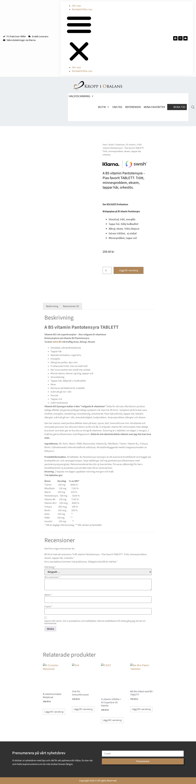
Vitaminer (120, 144)
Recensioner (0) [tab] (71, 306)
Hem (105, 144)
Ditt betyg (50, 567)
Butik (102, 107)
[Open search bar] (192, 107)
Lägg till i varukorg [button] (54, 711)
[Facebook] (175, 38)
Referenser (133, 107)
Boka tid (179, 107)
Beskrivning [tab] (52, 306)
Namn (48, 595)
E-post (48, 606)
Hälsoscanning (79, 96)
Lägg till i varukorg (128, 270)
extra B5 (57, 342)
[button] (79, 38)
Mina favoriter (154, 107)
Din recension (52, 577)
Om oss (76, 5)
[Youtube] (185, 38)
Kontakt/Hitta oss (82, 9)
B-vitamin (131, 144)
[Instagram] (180, 38)
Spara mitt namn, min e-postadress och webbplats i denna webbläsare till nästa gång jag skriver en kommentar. (95, 622)
